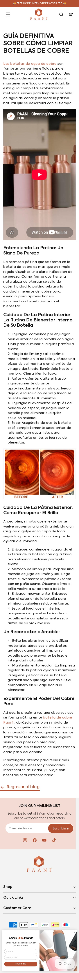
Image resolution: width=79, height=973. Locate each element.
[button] (8, 14)
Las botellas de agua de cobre (29, 63)
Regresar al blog (23, 787)
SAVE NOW (20, 964)
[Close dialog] (74, 932)
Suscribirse (61, 828)
